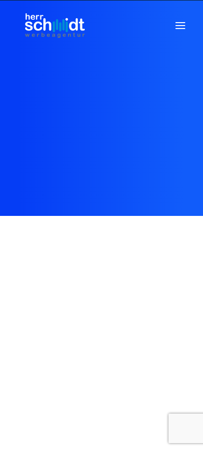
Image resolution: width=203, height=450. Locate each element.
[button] (180, 25)
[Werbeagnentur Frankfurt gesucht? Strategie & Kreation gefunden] (55, 25)
